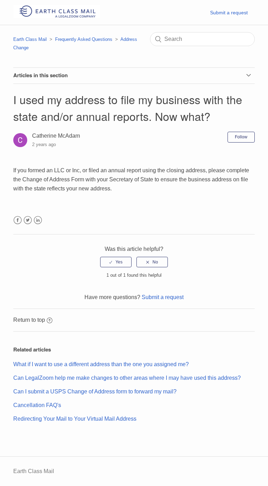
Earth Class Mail (30, 39)
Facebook (17, 220)
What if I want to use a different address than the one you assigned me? (101, 364)
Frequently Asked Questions (83, 39)
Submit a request (229, 12)
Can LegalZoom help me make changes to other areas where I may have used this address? (127, 378)
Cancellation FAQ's (37, 405)
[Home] (56, 16)
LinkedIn (38, 220)
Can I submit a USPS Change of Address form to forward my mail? (95, 391)
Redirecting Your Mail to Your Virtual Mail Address (74, 419)
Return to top (29, 320)
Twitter (27, 220)
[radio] (116, 262)
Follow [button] (241, 137)
